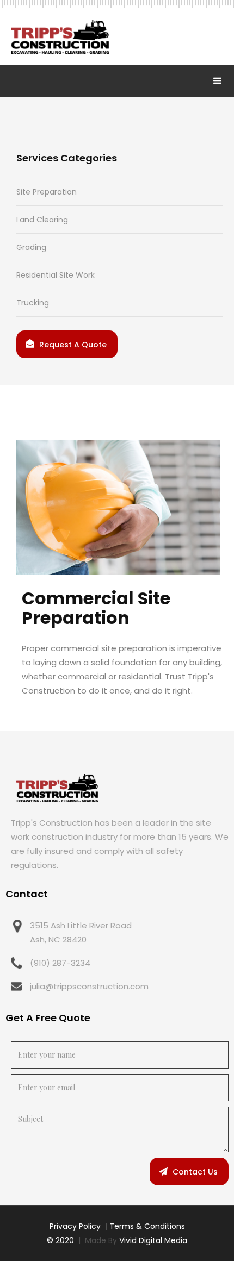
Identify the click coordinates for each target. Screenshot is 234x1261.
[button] (217, 81)
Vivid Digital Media (153, 1240)
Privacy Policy (75, 1226)
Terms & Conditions (147, 1226)
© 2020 (60, 1240)
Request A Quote (73, 344)
